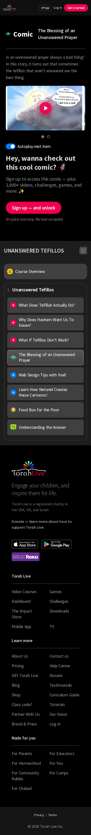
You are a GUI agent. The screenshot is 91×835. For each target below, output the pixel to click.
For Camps (59, 773)
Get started (76, 8)
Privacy (39, 815)
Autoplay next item (33, 146)
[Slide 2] (48, 136)
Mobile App (21, 626)
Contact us (59, 656)
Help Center (60, 665)
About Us (20, 656)
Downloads (59, 611)
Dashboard (21, 601)
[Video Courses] (83, 250)
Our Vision (58, 714)
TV (52, 626)
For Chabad (22, 788)
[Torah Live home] (9, 8)
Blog (16, 685)
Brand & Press (24, 724)
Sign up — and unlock (33, 208)
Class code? (22, 704)
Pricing (18, 665)
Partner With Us (26, 714)
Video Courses (24, 591)
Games (56, 591)
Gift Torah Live (25, 675)
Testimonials (61, 685)
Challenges (59, 601)
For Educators (62, 753)
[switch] (11, 146)
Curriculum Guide (64, 695)
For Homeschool (26, 763)
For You (56, 763)
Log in (58, 8)
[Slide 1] (42, 136)
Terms (52, 815)
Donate (56, 675)
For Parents (22, 753)
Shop (16, 695)
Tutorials (57, 704)
